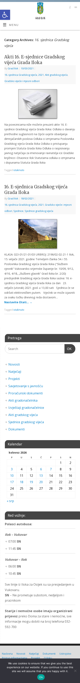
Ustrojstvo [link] (65, 653)
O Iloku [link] (48, 658)
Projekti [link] (14, 379)
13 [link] (41, 475)
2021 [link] (41, 75)
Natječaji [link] (14, 371)
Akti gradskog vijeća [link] (56, 75)
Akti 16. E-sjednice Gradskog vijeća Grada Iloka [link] (34, 59)
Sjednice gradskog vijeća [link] (39, 211)
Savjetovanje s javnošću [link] (25, 386)
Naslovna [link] (7, 653)
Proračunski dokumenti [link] (25, 393)
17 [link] (12, 482)
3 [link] (12, 469)
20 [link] (41, 482)
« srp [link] (10, 501)
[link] (5, 15)
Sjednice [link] (18, 211)
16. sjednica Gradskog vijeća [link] (20, 75)
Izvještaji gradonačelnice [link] (26, 407)
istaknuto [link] (18, 170)
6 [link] (41, 469)
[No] (75, 671)
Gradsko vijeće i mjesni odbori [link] (22, 81)
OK (68, 349)
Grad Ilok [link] (13, 68)
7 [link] (51, 469)
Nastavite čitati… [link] (18, 302)
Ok (41, 677)
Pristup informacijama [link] (14, 658)
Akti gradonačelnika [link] (22, 400)
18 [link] (21, 482)
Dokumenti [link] (16, 429)
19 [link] (31, 482)
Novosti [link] (14, 364)
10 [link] (12, 475)
